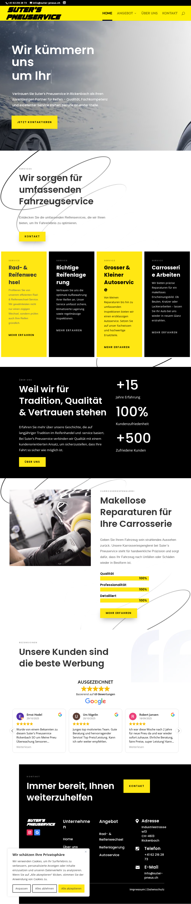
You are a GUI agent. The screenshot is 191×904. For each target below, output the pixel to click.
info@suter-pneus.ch (153, 875)
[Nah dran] (85, 851)
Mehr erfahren (21, 335)
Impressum (137, 889)
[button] (178, 731)
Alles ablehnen (44, 888)
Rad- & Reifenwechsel (111, 836)
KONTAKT (170, 13)
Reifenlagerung (111, 847)
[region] (48, 872)
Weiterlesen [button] (23, 747)
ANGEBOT (125, 13)
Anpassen (21, 888)
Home (68, 839)
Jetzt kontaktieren (34, 122)
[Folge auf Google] (37, 832)
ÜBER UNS (149, 13)
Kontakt (32, 236)
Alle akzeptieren (71, 888)
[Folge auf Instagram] (30, 832)
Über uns (32, 462)
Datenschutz (155, 889)
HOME (107, 13)
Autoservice (109, 855)
